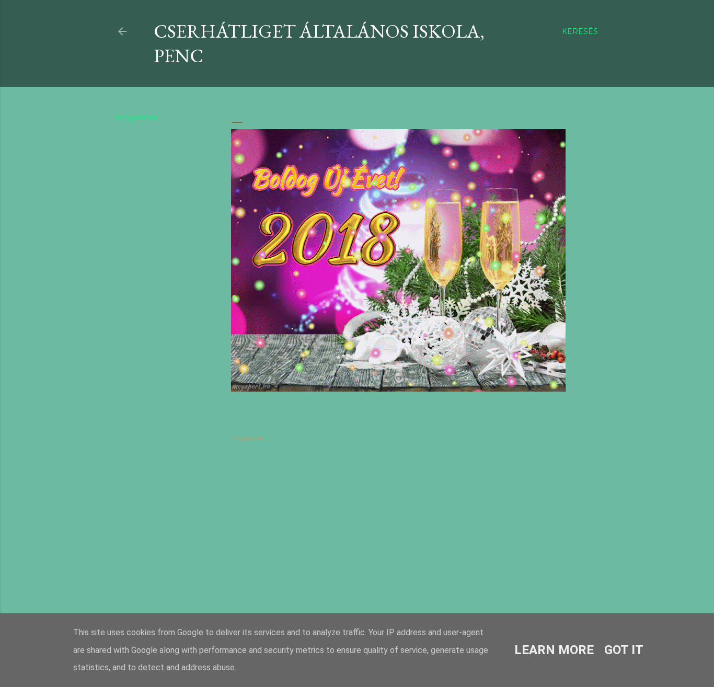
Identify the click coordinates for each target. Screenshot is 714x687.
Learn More (554, 650)
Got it (623, 650)
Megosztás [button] (136, 117)
